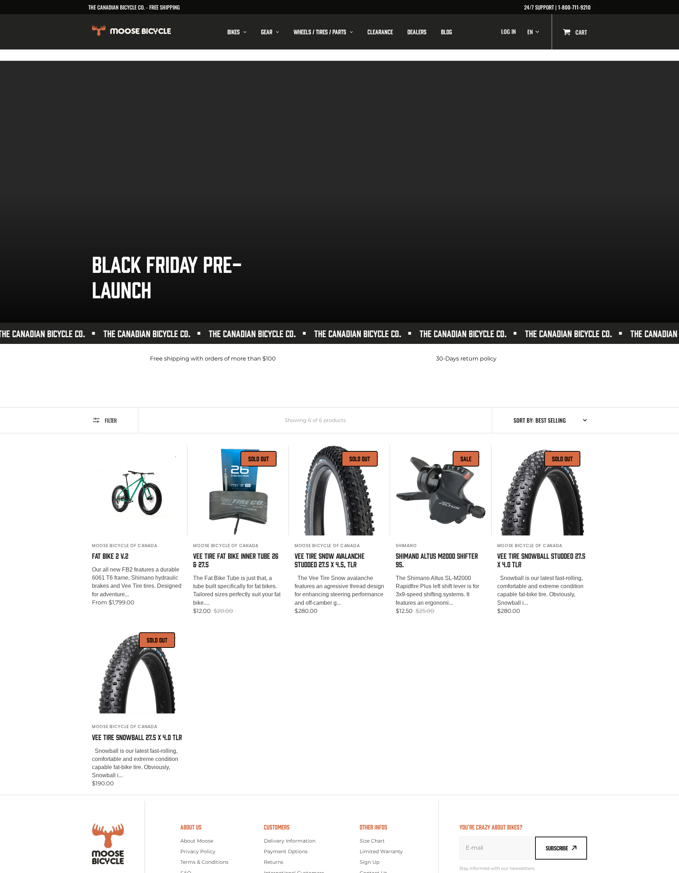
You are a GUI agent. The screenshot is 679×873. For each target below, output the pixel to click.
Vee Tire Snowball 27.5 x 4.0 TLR (137, 737)
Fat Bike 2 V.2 (110, 555)
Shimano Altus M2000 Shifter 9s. (437, 559)
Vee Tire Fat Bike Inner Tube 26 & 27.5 (235, 559)
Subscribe (557, 848)
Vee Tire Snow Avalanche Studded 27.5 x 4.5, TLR (330, 559)
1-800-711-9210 (574, 7)
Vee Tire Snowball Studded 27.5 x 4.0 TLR (541, 559)
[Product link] (137, 530)
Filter (111, 420)
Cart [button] (580, 32)
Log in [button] (508, 32)
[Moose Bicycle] (151, 31)
